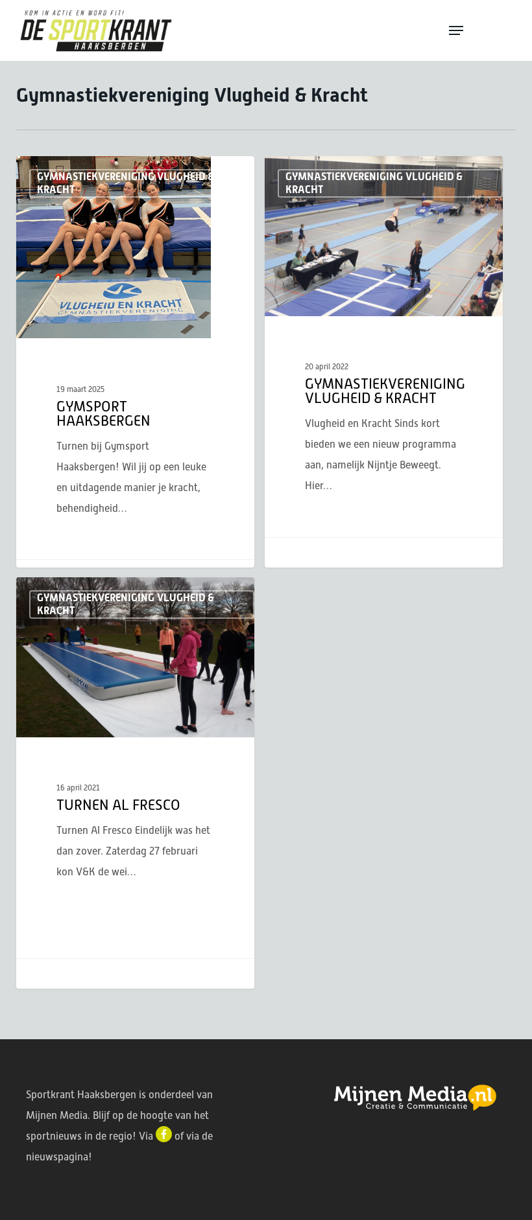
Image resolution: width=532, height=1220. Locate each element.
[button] (481, 30)
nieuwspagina (57, 1157)
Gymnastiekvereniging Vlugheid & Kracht (125, 183)
